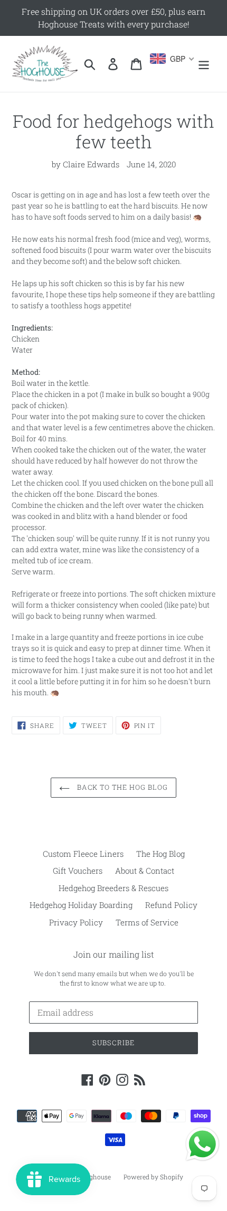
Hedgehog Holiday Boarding (81, 905)
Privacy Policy (76, 922)
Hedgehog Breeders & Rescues (113, 888)
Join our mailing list (113, 954)
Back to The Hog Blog (121, 787)
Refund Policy (171, 905)
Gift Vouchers (77, 870)
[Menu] (203, 64)
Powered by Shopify (153, 1176)
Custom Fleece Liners (83, 853)
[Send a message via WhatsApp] (202, 1144)
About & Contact (144, 870)
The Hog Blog (160, 853)
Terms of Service (147, 922)
